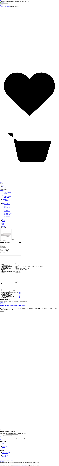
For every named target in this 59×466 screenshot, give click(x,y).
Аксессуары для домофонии (8, 202)
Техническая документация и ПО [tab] (10, 255)
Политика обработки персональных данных (20, 465)
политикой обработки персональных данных (22, 435)
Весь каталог (2, 190)
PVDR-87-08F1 (2, 303)
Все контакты (2, 461)
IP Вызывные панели (7, 204)
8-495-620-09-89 (7, 6)
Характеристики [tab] (3, 255)
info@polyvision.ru (12, 460)
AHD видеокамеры (6, 194)
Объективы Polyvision (7, 214)
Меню (5, 189)
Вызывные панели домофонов (8, 212)
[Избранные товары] (29, 123)
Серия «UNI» (6, 193)
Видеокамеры (6, 210)
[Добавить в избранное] (0, 429)
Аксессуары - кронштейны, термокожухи (10, 215)
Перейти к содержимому (4, 0)
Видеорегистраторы (5, 195)
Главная (3, 223)
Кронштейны (6, 206)
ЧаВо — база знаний (5, 445)
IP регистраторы (6, 197)
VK (0, 5)
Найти (1, 4)
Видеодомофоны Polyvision (8, 213)
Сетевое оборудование (7, 216)
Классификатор (4, 448)
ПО (2, 186)
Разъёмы (5, 208)
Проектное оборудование (7, 192)
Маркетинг (3, 447)
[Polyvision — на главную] (2, 2)
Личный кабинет (4, 446)
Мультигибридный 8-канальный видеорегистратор (12, 305)
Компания (1, 435)
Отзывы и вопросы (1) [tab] (18, 255)
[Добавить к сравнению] (29, 370)
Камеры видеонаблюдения (6, 191)
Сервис (3, 185)
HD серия (3, 226)
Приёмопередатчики (7, 207)
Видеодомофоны (4, 199)
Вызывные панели (5, 203)
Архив (3, 209)
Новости (3, 184)
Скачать (20, 287)
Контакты (3, 221)
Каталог (2, 183)
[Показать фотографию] (6, 234)
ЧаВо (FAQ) (4, 187)
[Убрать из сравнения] (29, 428)
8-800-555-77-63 (2, 6)
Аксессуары (4, 205)
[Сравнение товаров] (29, 64)
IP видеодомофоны (6, 200)
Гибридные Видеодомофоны (8, 201)
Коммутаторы (6, 198)
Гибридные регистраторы (7, 196)
